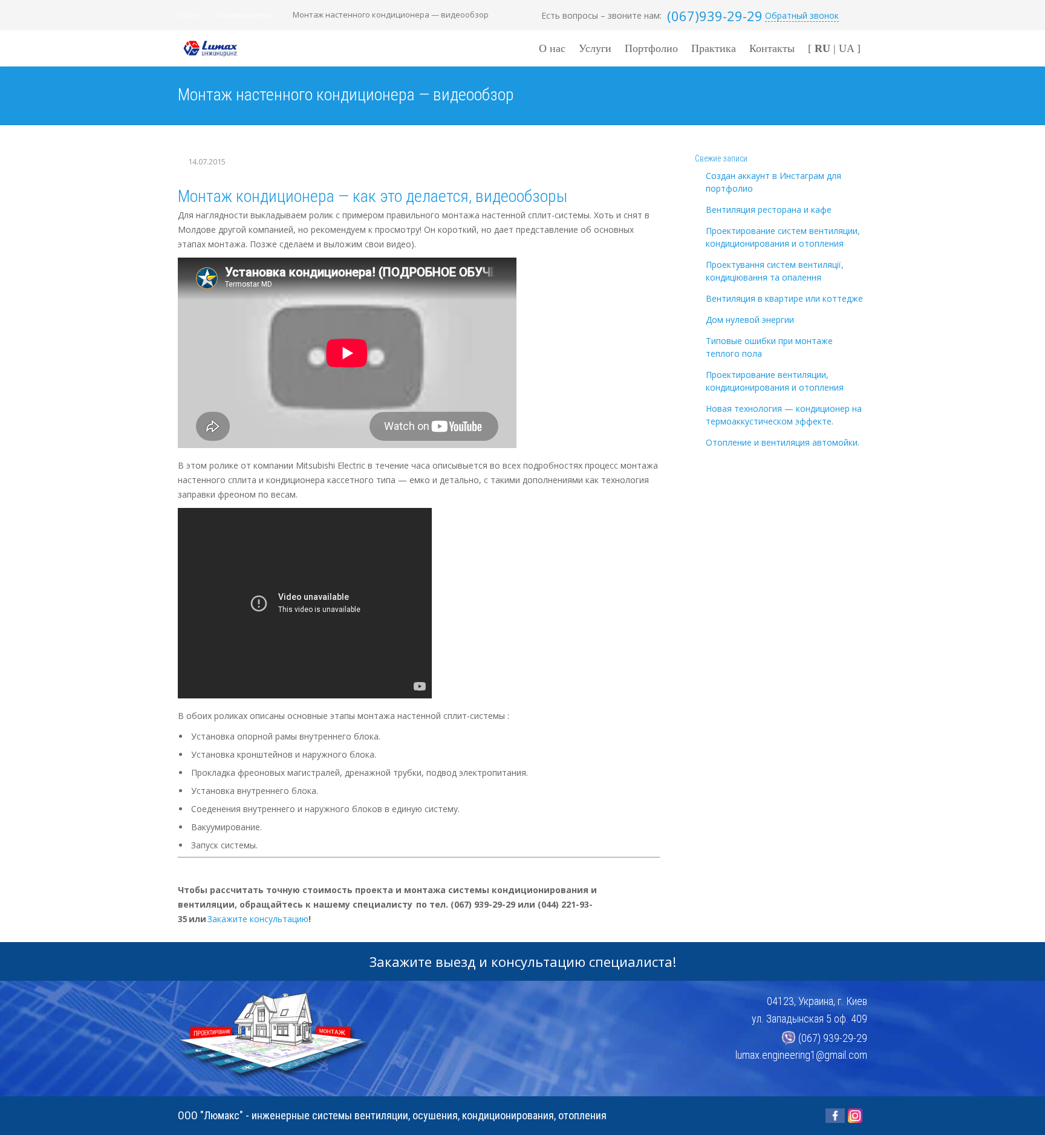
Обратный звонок (802, 15)
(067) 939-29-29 (832, 1038)
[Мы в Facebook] (835, 1115)
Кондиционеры (246, 14)
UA (846, 48)
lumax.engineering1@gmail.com (801, 1055)
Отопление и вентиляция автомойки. (782, 442)
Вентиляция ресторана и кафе (769, 209)
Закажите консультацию (257, 919)
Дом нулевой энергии (750, 319)
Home (189, 14)
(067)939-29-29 (715, 16)
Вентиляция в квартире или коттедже (784, 298)
